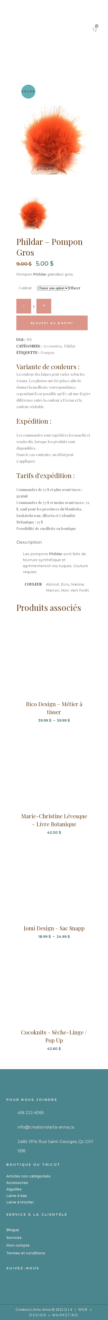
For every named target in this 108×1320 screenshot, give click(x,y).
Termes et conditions (25, 1253)
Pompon (47, 352)
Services (14, 1237)
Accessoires (52, 346)
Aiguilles (14, 1189)
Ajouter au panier (52, 323)
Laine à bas (16, 1195)
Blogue (12, 1230)
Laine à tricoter (20, 1202)
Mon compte (18, 1245)
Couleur (25, 288)
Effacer (74, 288)
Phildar (70, 346)
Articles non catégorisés (28, 1176)
